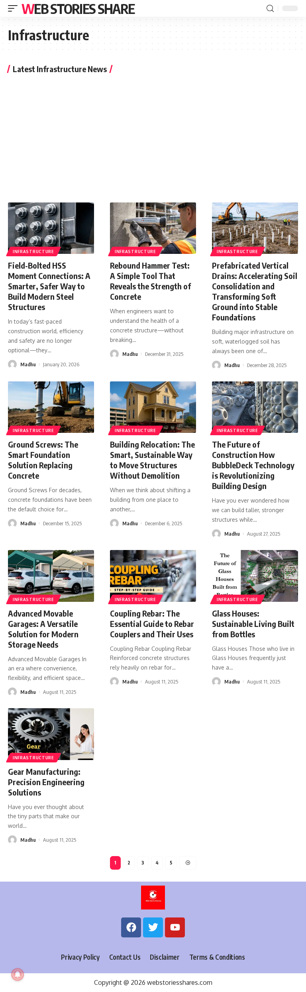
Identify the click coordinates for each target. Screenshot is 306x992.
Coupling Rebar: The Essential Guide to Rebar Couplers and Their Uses (152, 623)
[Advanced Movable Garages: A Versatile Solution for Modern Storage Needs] (51, 576)
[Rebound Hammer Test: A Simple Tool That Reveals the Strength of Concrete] (153, 228)
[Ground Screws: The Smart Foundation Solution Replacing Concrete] (51, 407)
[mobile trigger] (15, 8)
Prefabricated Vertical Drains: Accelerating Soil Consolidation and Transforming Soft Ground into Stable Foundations (254, 291)
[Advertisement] (153, 137)
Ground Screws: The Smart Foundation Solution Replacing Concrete (43, 459)
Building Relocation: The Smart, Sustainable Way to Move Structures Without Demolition (152, 459)
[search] (270, 8)
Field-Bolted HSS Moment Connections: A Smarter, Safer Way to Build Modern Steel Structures (49, 286)
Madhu (28, 364)
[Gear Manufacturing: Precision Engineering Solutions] (51, 734)
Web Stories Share (78, 8)
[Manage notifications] (17, 974)
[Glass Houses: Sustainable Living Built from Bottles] (255, 576)
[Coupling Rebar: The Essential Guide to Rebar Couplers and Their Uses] (153, 576)
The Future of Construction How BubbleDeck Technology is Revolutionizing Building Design (253, 465)
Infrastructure (33, 251)
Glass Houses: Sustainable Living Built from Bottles (253, 623)
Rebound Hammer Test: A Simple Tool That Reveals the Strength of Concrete (150, 280)
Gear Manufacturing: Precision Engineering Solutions (46, 781)
